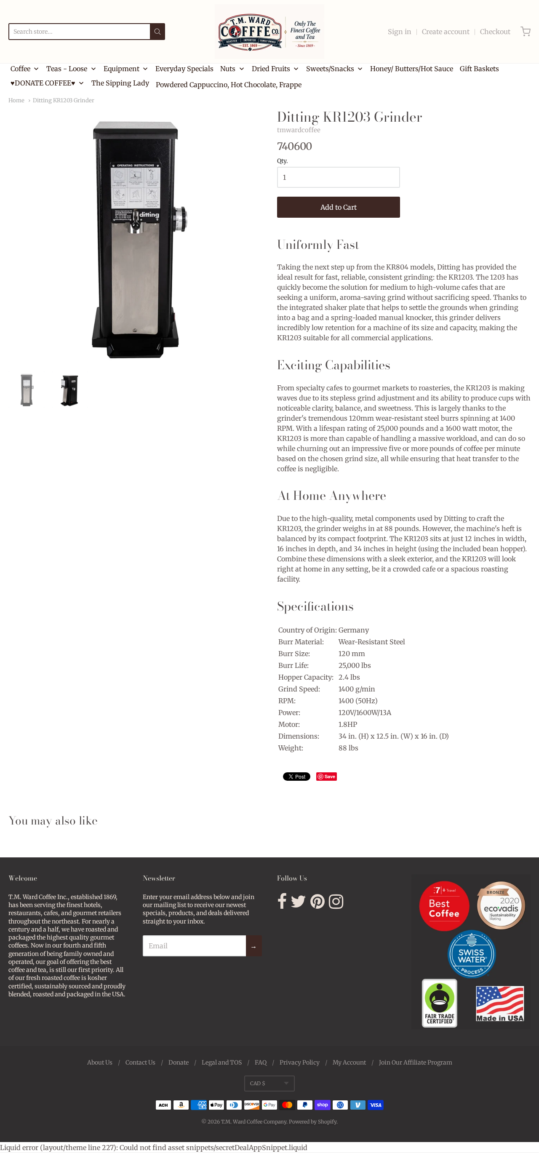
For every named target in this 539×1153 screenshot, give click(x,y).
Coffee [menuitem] (20, 68)
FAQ (261, 1062)
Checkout (495, 31)
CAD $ (257, 1083)
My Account (349, 1062)
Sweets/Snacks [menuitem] (330, 68)
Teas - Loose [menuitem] (66, 68)
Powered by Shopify (312, 1121)
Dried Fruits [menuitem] (271, 68)
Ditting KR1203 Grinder (63, 100)
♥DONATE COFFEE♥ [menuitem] (43, 83)
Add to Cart (338, 207)
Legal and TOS (222, 1062)
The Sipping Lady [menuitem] (120, 83)
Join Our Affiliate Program (415, 1062)
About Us (99, 1062)
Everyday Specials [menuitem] (184, 68)
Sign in (399, 31)
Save (330, 776)
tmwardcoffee (298, 130)
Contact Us (140, 1062)
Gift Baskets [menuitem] (479, 68)
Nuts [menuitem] (227, 68)
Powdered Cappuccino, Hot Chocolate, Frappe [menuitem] (229, 84)
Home (16, 100)
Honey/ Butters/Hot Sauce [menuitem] (411, 68)
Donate (178, 1062)
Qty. (282, 161)
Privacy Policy (300, 1062)
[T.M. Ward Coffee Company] (269, 31)
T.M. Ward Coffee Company (253, 1121)
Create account (446, 31)
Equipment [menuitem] (121, 68)
